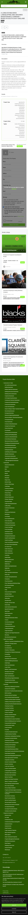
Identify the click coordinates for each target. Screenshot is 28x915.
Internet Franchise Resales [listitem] (10, 762)
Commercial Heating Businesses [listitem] (11, 402)
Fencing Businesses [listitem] (9, 419)
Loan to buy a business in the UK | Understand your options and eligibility (13, 875)
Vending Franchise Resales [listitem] (10, 811)
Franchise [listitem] (7, 729)
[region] (14, 904)
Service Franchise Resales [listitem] (10, 800)
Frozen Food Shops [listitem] (9, 527)
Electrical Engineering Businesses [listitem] (12, 415)
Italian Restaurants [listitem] (9, 553)
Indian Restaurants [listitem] (9, 548)
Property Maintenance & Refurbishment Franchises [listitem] (13, 793)
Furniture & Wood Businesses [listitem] (11, 423)
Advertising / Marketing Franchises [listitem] (12, 686)
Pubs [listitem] (6, 589)
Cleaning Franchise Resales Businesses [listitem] (13, 703)
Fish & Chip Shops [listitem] (8, 520)
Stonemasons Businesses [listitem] (10, 456)
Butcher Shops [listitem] (8, 482)
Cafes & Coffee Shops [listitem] (9, 484)
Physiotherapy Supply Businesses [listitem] (12, 678)
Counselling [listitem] (7, 654)
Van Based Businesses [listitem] (9, 806)
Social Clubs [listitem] (7, 604)
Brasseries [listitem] (7, 475)
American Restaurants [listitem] (9, 464)
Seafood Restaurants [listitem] (9, 596)
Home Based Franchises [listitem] (10, 753)
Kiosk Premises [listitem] (8, 828)
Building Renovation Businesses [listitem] (11, 391)
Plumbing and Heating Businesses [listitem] (12, 443)
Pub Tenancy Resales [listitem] (9, 585)
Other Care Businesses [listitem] (9, 675)
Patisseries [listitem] (7, 578)
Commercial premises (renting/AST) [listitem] (12, 821)
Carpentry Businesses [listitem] (9, 395)
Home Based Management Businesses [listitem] (13, 755)
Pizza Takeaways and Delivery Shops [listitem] (12, 583)
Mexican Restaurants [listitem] (9, 559)
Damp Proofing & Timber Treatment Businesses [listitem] (15, 408)
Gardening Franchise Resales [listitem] (11, 738)
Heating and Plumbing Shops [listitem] (11, 434)
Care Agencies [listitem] (8, 645)
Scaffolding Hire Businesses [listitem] (11, 451)
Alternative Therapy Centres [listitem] (11, 643)
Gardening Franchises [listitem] (9, 740)
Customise (14, 908)
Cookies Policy (6, 892)
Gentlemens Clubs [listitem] (9, 531)
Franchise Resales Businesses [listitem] (11, 731)
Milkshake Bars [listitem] (8, 561)
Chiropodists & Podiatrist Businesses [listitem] (12, 652)
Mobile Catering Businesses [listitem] (11, 566)
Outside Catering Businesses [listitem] (11, 576)
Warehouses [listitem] (7, 849)
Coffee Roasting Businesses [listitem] (11, 503)
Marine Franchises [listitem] (9, 777)
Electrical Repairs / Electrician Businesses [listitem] (13, 417)
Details (22, 262)
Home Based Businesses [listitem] (10, 746)
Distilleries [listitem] (7, 514)
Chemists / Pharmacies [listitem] (10, 650)
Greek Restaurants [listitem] (9, 533)
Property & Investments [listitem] (8, 813)
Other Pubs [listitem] (7, 574)
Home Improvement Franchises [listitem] (11, 757)
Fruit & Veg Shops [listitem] (8, 529)
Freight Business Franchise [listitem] (10, 734)
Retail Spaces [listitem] (8, 843)
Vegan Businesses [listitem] (9, 630)
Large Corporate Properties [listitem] (10, 830)
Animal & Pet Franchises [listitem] (10, 688)
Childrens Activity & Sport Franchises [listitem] (12, 699)
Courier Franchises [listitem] (9, 712)
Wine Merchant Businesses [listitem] (10, 637)
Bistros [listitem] (6, 473)
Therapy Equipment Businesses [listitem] (11, 682)
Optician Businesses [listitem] (9, 673)
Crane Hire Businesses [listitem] (9, 406)
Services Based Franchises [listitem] (10, 802)
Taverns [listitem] (6, 619)
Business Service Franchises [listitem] (11, 695)
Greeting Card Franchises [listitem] (10, 744)
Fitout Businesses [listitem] (8, 421)
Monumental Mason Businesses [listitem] (11, 441)
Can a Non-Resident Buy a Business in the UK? (12, 882)
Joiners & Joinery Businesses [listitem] (11, 436)
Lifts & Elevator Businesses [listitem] (10, 438)
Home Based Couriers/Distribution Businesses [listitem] (14, 751)
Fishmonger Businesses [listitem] (10, 522)
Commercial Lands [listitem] (9, 819)
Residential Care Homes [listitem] (10, 680)
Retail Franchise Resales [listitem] (10, 798)
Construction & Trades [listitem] (8, 383)
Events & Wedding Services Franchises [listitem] (13, 721)
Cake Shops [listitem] (7, 486)
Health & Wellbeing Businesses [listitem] (11, 660)
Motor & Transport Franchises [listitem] (11, 781)
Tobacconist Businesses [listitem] (10, 626)
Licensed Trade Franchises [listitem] (10, 772)
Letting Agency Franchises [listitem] (10, 770)
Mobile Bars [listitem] (7, 563)
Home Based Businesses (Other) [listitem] (11, 749)
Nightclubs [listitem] (7, 568)
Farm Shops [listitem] (7, 516)
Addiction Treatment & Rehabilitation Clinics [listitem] (14, 641)
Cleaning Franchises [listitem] (9, 706)
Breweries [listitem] (7, 477)
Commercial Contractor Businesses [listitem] (12, 400)
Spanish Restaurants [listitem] (9, 609)
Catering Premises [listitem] (9, 490)
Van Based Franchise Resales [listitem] (11, 808)
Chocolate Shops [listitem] (8, 501)
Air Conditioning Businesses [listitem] (11, 385)
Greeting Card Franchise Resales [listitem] (12, 742)
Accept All (14, 905)
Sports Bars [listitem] (7, 611)
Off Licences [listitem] (7, 570)
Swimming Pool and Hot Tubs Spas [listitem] (12, 804)
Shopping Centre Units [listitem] (9, 845)
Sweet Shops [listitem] (7, 615)
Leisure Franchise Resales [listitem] (10, 768)
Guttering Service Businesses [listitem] (11, 432)
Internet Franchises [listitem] (9, 764)
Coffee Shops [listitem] (7, 505)
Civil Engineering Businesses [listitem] (11, 398)
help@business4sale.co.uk (9, 862)
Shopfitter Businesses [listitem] (9, 454)
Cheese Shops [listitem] (8, 492)
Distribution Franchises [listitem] (10, 716)
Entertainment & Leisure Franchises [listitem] (12, 718)
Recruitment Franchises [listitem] (10, 795)
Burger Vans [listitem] (7, 479)
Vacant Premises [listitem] (8, 847)
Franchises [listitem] (6, 684)
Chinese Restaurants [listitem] (9, 497)
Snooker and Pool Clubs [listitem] (10, 602)
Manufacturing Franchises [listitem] (10, 774)
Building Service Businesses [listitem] (11, 393)
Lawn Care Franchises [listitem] (9, 766)
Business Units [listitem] (8, 815)
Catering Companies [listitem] (9, 488)
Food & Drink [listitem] (6, 462)
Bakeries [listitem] (7, 466)
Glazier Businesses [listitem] (9, 428)
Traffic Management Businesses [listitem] (11, 460)
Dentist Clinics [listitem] (8, 656)
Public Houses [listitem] (8, 587)
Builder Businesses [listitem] (9, 387)
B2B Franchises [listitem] (8, 693)
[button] (24, 10)
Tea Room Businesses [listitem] (9, 622)
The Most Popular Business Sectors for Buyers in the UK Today (13, 879)
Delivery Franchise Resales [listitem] (10, 714)
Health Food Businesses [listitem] (10, 538)
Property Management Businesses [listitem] (12, 839)
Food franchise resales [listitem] (9, 725)
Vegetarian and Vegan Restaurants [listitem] (12, 632)
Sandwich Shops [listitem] (8, 594)
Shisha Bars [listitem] (7, 598)
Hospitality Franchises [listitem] (9, 759)
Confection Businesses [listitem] (9, 507)
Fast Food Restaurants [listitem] (9, 518)
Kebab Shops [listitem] (7, 557)
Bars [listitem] (6, 469)
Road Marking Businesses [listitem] (10, 445)
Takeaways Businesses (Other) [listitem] (11, 617)
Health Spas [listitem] (7, 662)
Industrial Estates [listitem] (8, 823)
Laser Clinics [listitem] (7, 667)
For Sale (2, 20)
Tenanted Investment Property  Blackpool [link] (12, 325)
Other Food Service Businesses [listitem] (11, 572)
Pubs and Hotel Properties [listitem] (10, 591)
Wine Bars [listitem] (7, 634)
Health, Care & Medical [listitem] (8, 639)
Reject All (14, 912)
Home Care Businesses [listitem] (10, 665)
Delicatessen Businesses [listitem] (10, 512)
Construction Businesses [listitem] (10, 404)
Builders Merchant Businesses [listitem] (11, 389)
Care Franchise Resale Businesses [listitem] (12, 697)
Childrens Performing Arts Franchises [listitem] (12, 701)
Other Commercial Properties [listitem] (11, 836)
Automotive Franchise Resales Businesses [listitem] (14, 690)
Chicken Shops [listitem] (8, 494)
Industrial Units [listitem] (8, 826)
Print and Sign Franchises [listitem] (10, 787)
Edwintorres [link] (8, 266)
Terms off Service (6, 894)
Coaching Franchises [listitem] (9, 708)
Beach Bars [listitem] (7, 471)
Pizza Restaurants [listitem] (9, 581)
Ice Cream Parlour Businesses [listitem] (11, 544)
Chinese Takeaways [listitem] (9, 499)
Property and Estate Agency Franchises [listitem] (13, 789)
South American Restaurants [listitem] (11, 606)
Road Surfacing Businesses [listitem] (10, 447)
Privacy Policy (5, 890)
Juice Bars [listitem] (7, 555)
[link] (14, 244)
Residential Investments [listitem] (10, 841)
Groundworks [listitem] (7, 430)
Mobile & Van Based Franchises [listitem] (11, 779)
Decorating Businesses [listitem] (9, 410)
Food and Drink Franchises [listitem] (10, 723)
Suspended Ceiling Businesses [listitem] (11, 458)
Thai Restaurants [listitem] (8, 624)
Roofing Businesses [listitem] (9, 449)
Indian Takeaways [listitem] (8, 550)
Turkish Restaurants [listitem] (9, 628)
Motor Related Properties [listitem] (10, 832)
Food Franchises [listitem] (8, 727)
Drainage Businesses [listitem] (9, 413)
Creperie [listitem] (7, 510)
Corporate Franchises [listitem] (9, 710)
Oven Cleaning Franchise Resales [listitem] (12, 783)
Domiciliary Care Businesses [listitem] (11, 658)
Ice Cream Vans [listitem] (8, 546)
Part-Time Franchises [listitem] (9, 785)
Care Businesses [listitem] (8, 647)
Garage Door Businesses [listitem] (10, 426)
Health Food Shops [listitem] (9, 540)
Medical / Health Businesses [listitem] (11, 669)
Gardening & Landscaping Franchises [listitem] (12, 736)
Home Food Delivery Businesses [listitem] (11, 542)
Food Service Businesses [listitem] (10, 525)
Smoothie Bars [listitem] (8, 600)
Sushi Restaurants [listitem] (9, 613)
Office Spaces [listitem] (8, 834)
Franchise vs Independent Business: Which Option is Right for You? (13, 871)
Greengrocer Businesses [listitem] (10, 535)
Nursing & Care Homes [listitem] (9, 671)
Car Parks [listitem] (7, 817)
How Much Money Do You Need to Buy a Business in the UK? (13, 885)
